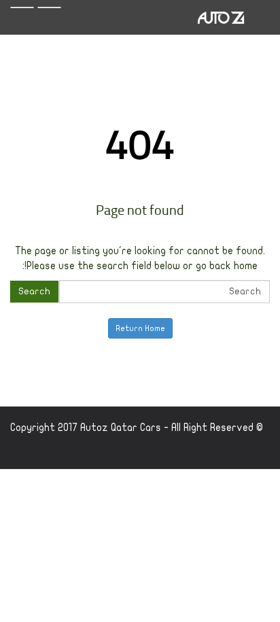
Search (34, 291)
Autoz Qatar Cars (120, 427)
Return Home (140, 328)
